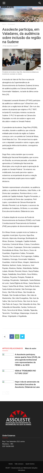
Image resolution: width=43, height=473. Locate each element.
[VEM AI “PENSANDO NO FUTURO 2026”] (8, 373)
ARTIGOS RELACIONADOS (12, 348)
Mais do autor (30, 348)
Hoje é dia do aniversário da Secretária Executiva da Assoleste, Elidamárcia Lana (27, 384)
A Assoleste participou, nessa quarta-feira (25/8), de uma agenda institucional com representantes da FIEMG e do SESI (27, 359)
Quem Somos (30, 464)
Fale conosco (19, 464)
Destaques (11, 24)
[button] (40, 3)
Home (11, 464)
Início (4, 24)
